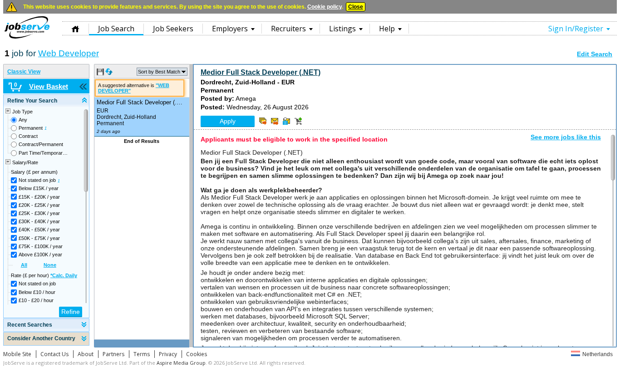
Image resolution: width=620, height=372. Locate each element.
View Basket (48, 86)
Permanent (31, 128)
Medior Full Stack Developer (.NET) (260, 72)
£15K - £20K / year (39, 197)
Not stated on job (37, 180)
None (50, 265)
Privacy (168, 354)
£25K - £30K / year (39, 213)
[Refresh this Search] (109, 73)
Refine (70, 311)
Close (355, 7)
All (24, 265)
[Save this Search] (101, 73)
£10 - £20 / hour (36, 300)
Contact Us (54, 354)
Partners (113, 354)
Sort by (159, 71)
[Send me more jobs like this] (262, 121)
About (85, 354)
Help (387, 29)
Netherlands (597, 354)
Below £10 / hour (37, 292)
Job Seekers (173, 29)
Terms (141, 354)
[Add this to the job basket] (298, 121)
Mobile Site (17, 354)
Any (23, 119)
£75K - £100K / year (41, 246)
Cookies (196, 354)
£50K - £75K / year (39, 238)
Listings (342, 29)
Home (75, 28)
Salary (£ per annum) (34, 172)
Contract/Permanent (41, 144)
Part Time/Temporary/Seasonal (44, 153)
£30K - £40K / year (39, 221)
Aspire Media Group (181, 362)
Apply (228, 121)
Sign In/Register (575, 29)
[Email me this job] (274, 121)
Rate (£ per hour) (44, 275)
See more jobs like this (566, 137)
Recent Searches (29, 325)
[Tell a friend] (286, 121)
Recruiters (288, 29)
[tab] (46, 101)
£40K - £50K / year (39, 229)
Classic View (23, 72)
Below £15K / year (39, 188)
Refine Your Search (32, 101)
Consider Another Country (41, 338)
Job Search (116, 29)
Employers (230, 29)
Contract (28, 136)
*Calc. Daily (63, 275)
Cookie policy (324, 7)
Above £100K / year (40, 254)
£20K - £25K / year (39, 205)
